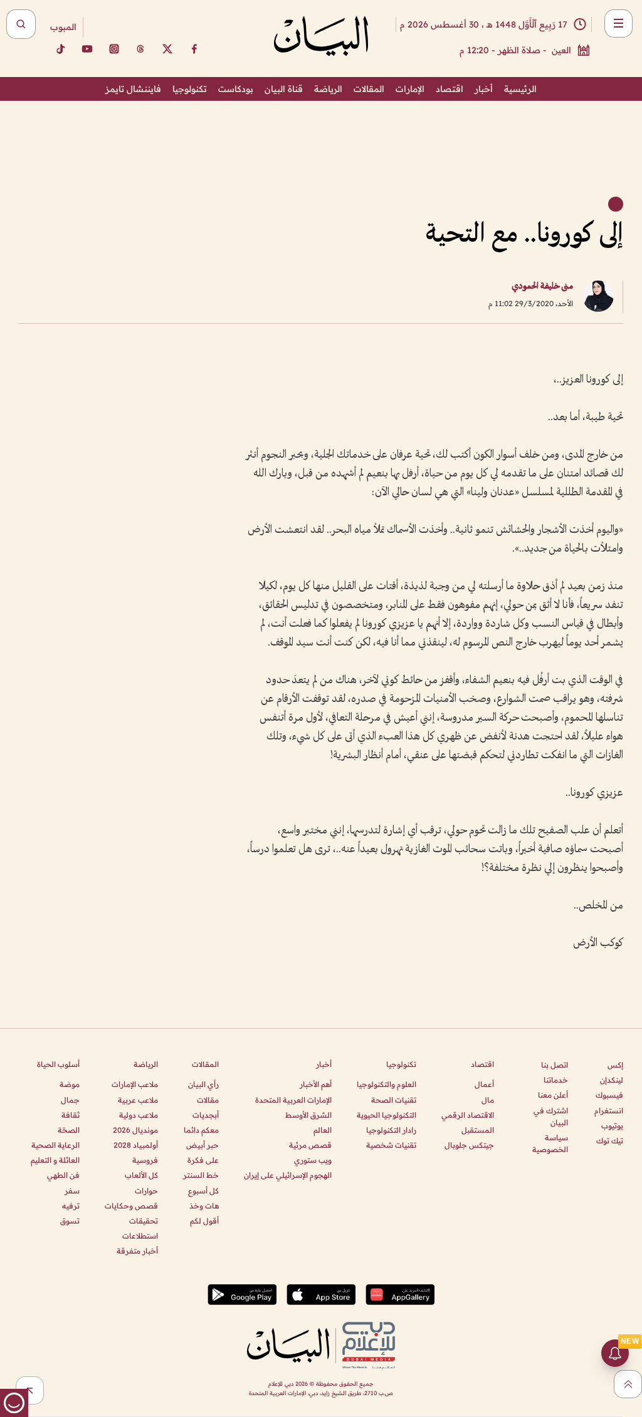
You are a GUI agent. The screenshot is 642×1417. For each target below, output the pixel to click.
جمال (70, 1100)
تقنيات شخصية (391, 1145)
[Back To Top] (628, 1384)
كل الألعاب (141, 1175)
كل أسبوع (203, 1190)
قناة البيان (284, 89)
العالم (322, 1130)
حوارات (146, 1190)
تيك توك (609, 1140)
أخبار (484, 89)
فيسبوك (609, 1095)
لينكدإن (611, 1080)
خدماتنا (556, 1080)
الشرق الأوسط (308, 1115)
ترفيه (71, 1205)
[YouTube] (87, 49)
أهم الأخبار (316, 1084)
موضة (70, 1084)
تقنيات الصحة (393, 1100)
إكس (615, 1064)
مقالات (208, 1100)
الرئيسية (520, 89)
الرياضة (328, 89)
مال (488, 1100)
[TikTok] (60, 49)
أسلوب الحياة (58, 1064)
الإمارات (410, 89)
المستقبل (477, 1130)
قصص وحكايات (131, 1205)
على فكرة (203, 1160)
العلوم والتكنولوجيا (386, 1084)
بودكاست (235, 89)
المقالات (369, 89)
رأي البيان (203, 1084)
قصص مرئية (310, 1145)
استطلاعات (140, 1235)
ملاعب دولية (138, 1115)
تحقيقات (143, 1220)
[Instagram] (114, 49)
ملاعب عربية (138, 1100)
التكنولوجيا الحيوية (386, 1115)
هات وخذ (204, 1205)
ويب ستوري (313, 1160)
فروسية (145, 1160)
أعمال (484, 1084)
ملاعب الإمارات (135, 1084)
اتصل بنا (554, 1064)
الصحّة (69, 1130)
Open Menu (618, 23)
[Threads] (140, 49)
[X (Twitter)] (167, 49)
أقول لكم (204, 1220)
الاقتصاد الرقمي (467, 1115)
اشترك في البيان (551, 1116)
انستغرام (608, 1110)
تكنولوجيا (189, 89)
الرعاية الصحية (55, 1145)
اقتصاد (449, 89)
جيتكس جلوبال (469, 1145)
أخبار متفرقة (137, 1250)
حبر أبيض (202, 1145)
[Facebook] (194, 49)
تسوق (70, 1220)
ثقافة (70, 1115)
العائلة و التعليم (55, 1160)
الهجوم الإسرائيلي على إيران (288, 1175)
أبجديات (205, 1115)
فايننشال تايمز (133, 89)
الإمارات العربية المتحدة (293, 1100)
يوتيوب (612, 1125)
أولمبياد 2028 (135, 1145)
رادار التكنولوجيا (391, 1130)
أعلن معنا (553, 1095)
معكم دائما (201, 1130)
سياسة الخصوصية (550, 1143)
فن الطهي (63, 1175)
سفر (72, 1190)
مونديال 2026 (135, 1130)
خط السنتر (201, 1175)
